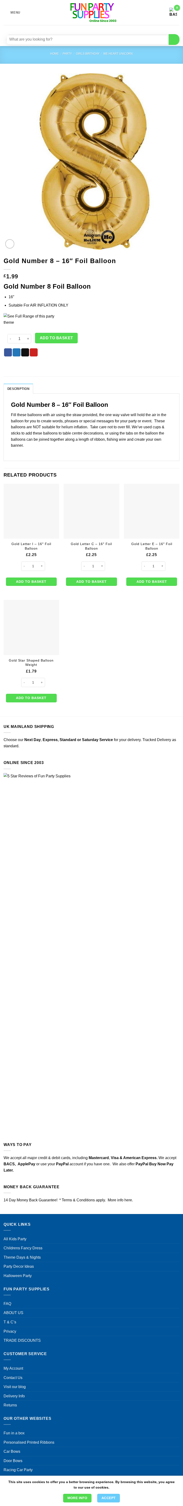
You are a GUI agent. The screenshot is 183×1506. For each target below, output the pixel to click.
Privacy (10, 1331)
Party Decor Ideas (19, 1266)
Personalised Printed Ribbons (29, 1442)
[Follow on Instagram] (86, 29)
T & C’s (10, 1322)
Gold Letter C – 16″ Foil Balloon (91, 546)
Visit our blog (15, 1387)
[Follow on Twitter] (94, 29)
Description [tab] (18, 389)
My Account (13, 1368)
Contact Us (13, 1378)
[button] (12, 12)
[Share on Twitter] (16, 352)
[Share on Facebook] (8, 352)
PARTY (67, 53)
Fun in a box (14, 1433)
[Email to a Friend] (25, 352)
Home (54, 53)
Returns (10, 1405)
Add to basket (56, 338)
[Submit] (174, 39)
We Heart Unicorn (118, 53)
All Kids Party (15, 1239)
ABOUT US (13, 1313)
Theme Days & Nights (22, 1257)
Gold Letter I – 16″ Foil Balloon (31, 546)
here (128, 1200)
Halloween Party (18, 1276)
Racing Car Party (18, 1470)
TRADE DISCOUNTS (22, 1340)
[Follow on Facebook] (77, 29)
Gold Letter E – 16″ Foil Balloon (151, 546)
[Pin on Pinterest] (34, 352)
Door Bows (13, 1461)
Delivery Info (14, 1396)
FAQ (7, 1304)
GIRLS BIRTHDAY (88, 53)
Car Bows (12, 1451)
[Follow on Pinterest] (103, 29)
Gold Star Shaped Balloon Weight (31, 662)
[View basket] (173, 13)
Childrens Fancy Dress (23, 1248)
